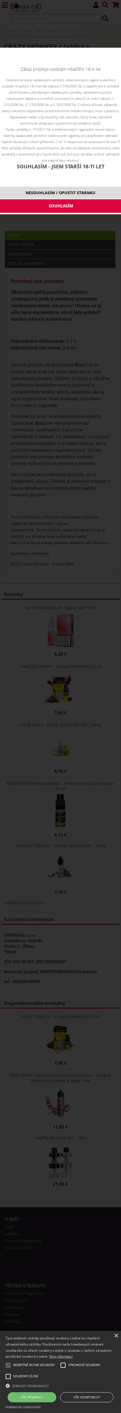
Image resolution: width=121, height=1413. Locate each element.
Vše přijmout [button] (32, 1397)
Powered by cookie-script (23, 1407)
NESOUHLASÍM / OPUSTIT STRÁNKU (60, 192)
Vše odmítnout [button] (86, 1397)
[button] (60, 1385)
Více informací (61, 1356)
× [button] (116, 1336)
